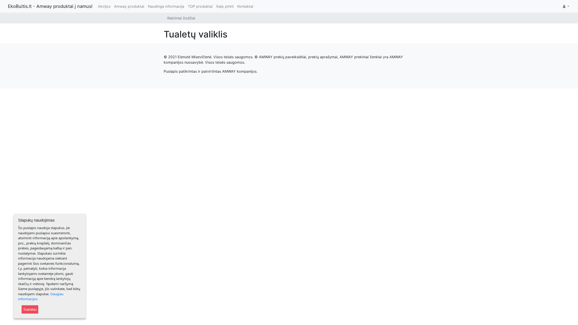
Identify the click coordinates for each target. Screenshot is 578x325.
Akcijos (104, 6)
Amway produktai (129, 6)
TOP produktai (200, 6)
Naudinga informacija (166, 6)
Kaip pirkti (225, 6)
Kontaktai (245, 6)
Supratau (30, 309)
